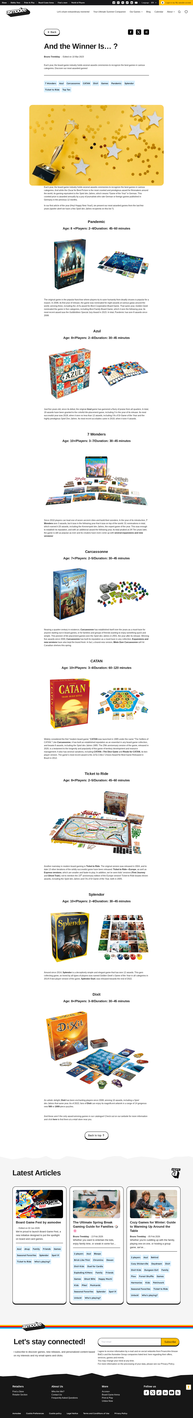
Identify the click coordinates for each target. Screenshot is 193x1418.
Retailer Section (19, 1395)
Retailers (18, 1386)
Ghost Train (54, 876)
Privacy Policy (120, 1413)
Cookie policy (55, 1413)
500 (50, 1106)
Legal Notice (72, 1413)
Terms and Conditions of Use (96, 1413)
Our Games (135, 12)
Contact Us (56, 1395)
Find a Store (18, 1391)
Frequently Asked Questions (64, 1398)
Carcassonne (96, 552)
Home (4, 3)
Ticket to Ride (96, 774)
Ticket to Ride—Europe (124, 869)
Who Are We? (57, 1391)
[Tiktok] (127, 2)
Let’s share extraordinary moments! (73, 12)
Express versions (52, 872)
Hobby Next (15, 3)
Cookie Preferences (35, 1413)
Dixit (96, 994)
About (170, 12)
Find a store (62, 3)
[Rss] (178, 1392)
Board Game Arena (46, 3)
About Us (57, 1386)
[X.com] (123, 2)
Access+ (106, 1391)
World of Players (78, 3)
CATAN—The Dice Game (106, 752)
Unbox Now (107, 1401)
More (105, 1386)
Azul (97, 331)
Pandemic (96, 222)
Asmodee (16, 1413)
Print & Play (29, 3)
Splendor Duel (88, 979)
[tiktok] (159, 1392)
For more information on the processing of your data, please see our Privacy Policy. (136, 1364)
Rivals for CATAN (131, 752)
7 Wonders (96, 434)
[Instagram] (118, 2)
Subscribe (170, 1341)
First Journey (138, 872)
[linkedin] (165, 1392)
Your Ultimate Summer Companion (109, 12)
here (55, 1119)
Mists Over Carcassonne (125, 642)
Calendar (159, 12)
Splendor (96, 894)
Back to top (94, 1135)
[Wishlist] (186, 11)
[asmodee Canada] (18, 11)
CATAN (96, 661)
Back (53, 32)
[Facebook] (114, 2)
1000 (57, 1106)
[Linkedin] (131, 2)
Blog (148, 12)
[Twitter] (152, 1392)
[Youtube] (136, 2)
